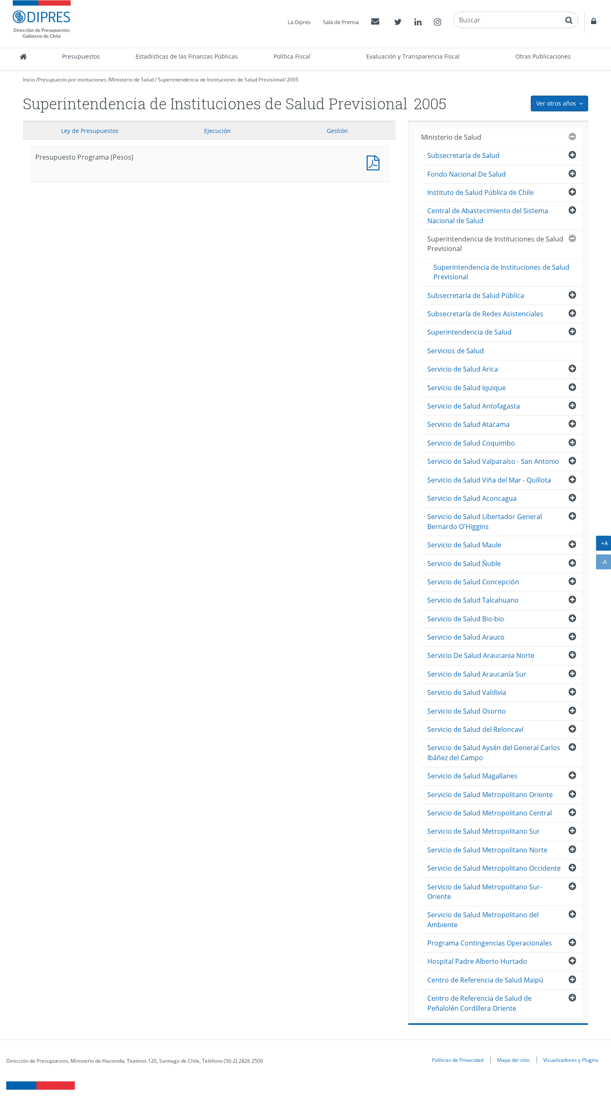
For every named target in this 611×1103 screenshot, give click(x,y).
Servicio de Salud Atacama (468, 424)
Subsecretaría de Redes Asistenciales (485, 313)
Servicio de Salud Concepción (473, 581)
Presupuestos (81, 56)
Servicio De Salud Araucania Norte (481, 655)
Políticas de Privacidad (457, 1059)
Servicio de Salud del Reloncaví (475, 729)
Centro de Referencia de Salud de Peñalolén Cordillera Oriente (479, 1003)
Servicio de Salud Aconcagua (472, 498)
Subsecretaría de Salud (463, 155)
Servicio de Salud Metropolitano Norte (487, 849)
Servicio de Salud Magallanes (472, 775)
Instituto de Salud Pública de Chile (480, 192)
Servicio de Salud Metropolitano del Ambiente (483, 919)
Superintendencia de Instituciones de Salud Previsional (221, 79)
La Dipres (299, 22)
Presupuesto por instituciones (72, 79)
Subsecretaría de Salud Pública (475, 295)
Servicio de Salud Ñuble (464, 563)
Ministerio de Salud (131, 79)
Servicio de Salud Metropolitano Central (489, 812)
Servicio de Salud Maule (464, 544)
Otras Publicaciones (543, 56)
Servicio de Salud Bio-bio (465, 618)
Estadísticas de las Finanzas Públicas (187, 56)
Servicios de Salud (455, 350)
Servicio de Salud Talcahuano (473, 600)
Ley (89, 131)
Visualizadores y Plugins (571, 1059)
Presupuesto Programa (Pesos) (375, 162)
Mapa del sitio (513, 1059)
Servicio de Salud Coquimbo (471, 443)
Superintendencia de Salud (469, 332)
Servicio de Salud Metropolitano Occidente (494, 868)
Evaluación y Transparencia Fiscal (413, 56)
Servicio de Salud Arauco (466, 637)
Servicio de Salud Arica (462, 369)
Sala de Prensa (341, 22)
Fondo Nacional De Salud (466, 174)
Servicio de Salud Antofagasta (473, 406)
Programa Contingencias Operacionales (489, 943)
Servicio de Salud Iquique (466, 387)
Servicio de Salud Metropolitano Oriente (490, 794)
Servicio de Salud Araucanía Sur (476, 674)
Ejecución (217, 131)
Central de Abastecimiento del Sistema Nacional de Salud (487, 215)
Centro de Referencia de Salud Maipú (485, 980)
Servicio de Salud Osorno (466, 711)
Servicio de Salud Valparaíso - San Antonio (493, 461)
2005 (292, 79)
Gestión (337, 131)
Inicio (29, 79)
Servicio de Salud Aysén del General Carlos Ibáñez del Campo (493, 752)
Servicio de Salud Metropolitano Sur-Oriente (484, 891)
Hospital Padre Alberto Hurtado (477, 961)
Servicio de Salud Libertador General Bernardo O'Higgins (484, 521)
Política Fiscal (291, 56)
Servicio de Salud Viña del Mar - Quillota (489, 480)
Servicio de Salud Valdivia (466, 692)
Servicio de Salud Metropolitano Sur (483, 831)
